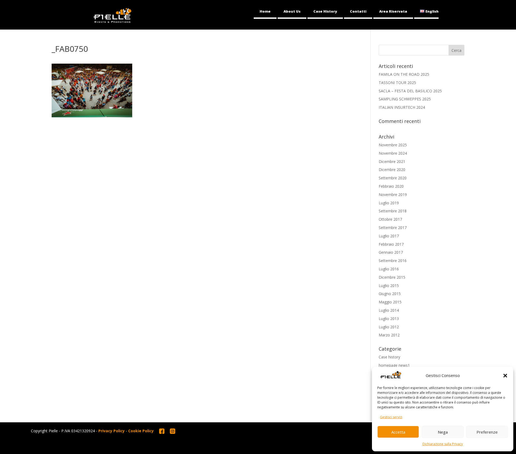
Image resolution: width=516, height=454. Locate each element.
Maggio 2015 (390, 301)
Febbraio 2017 (391, 244)
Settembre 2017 (393, 227)
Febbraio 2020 (391, 186)
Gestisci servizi (391, 417)
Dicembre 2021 (392, 161)
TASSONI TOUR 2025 (397, 82)
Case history (389, 356)
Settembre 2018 (393, 210)
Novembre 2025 (393, 144)
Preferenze (487, 432)
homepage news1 (394, 365)
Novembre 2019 (393, 194)
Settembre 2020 (393, 177)
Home (265, 11)
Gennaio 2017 (391, 252)
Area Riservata (393, 11)
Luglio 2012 (389, 326)
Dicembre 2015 (392, 277)
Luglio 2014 (389, 310)
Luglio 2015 (389, 285)
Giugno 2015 (390, 293)
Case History (325, 11)
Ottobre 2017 (390, 219)
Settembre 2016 (393, 260)
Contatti (358, 11)
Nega (443, 432)
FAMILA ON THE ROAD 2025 (404, 74)
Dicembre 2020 (392, 169)
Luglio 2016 (389, 268)
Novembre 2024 (393, 153)
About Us (292, 11)
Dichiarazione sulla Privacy (442, 444)
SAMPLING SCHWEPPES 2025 (405, 98)
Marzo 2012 (389, 334)
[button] (505, 375)
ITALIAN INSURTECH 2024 (402, 107)
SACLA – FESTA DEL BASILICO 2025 (410, 90)
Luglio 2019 (389, 202)
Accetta (398, 432)
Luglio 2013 (389, 318)
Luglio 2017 (389, 235)
